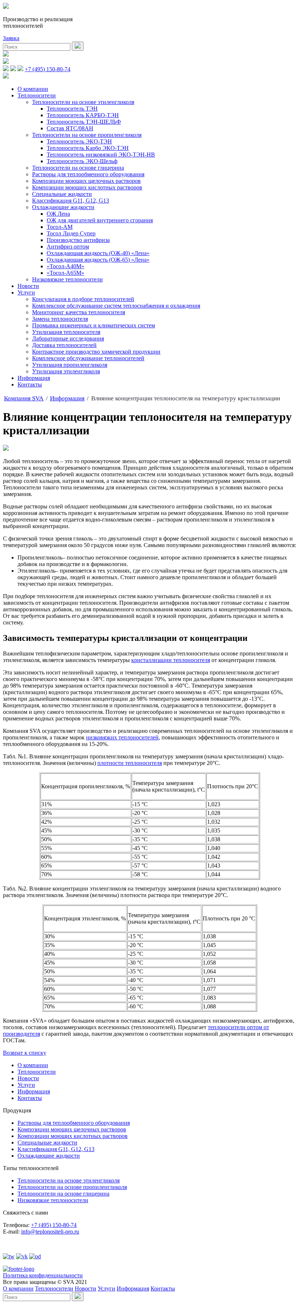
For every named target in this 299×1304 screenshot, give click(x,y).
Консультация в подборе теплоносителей (83, 299)
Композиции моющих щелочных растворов (86, 181)
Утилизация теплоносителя (66, 332)
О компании (33, 89)
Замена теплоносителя (60, 319)
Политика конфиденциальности (43, 1275)
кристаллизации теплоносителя (170, 660)
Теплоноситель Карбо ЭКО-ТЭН (88, 148)
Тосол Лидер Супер (71, 233)
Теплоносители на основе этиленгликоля (83, 102)
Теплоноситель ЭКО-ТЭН (79, 141)
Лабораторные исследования (68, 338)
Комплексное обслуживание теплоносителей (88, 358)
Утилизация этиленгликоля (66, 371)
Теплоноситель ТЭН (72, 108)
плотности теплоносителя (129, 763)
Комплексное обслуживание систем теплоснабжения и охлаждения (116, 306)
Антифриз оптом (68, 246)
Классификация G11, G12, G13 (70, 200)
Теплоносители (37, 95)
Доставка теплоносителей (64, 345)
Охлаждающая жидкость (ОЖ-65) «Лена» (98, 260)
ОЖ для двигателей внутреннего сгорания (100, 220)
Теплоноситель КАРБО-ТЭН (83, 115)
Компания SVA (23, 398)
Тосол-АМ (60, 227)
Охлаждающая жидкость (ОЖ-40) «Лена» (98, 253)
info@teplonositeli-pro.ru (50, 1231)
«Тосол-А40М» (65, 266)
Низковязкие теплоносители (67, 279)
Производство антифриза (78, 240)
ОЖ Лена (58, 214)
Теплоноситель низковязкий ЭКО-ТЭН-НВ (101, 154)
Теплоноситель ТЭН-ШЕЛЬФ (84, 122)
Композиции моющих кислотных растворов (87, 187)
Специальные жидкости (62, 194)
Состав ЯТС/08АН (70, 128)
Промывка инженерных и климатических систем (93, 325)
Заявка (11, 38)
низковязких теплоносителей (122, 737)
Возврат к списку (24, 1053)
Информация (34, 378)
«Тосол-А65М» (65, 273)
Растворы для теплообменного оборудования (88, 174)
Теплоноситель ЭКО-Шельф (82, 161)
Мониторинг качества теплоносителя (78, 312)
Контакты (30, 384)
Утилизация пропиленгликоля (69, 365)
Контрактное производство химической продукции (96, 352)
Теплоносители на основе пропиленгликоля (86, 135)
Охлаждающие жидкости (63, 207)
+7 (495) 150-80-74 (47, 69)
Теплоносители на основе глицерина (78, 168)
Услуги (26, 292)
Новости (28, 286)
